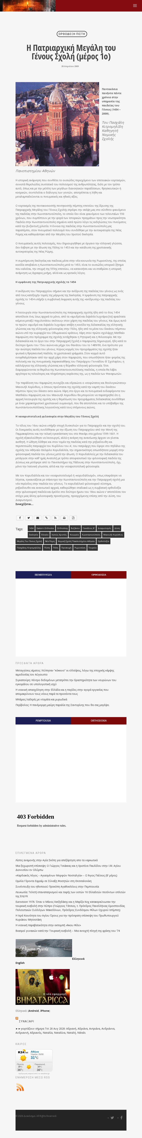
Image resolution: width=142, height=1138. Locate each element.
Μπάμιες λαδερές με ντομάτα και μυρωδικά (41, 699)
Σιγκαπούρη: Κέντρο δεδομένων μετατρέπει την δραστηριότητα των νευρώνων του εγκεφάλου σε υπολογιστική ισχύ (66, 682)
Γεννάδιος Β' (89, 528)
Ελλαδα (44, 534)
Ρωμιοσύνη (80, 547)
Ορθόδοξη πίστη (72, 33)
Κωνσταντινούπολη (91, 534)
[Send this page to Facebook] (20, 518)
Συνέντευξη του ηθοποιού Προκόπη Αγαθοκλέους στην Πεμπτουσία (57, 886)
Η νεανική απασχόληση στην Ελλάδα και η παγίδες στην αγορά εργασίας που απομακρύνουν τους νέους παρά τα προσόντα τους (62, 692)
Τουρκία (93, 547)
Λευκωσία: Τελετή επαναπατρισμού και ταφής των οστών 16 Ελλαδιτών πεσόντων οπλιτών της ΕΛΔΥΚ (71, 894)
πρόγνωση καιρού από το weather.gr (34, 1073)
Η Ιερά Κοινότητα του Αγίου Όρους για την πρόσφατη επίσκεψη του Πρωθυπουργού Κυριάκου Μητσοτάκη (67, 917)
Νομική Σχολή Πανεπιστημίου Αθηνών (76, 541)
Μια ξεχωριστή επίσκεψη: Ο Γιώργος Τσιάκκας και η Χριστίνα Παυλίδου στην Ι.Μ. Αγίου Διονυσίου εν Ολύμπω (68, 868)
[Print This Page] (64, 518)
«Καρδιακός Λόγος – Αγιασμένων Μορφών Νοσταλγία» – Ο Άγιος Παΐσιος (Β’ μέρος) (66, 875)
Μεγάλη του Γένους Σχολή (29, 541)
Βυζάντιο (75, 528)
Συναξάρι (26, 1021)
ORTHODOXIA (99, 720)
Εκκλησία (33, 534)
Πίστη (47, 547)
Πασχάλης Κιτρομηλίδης (29, 547)
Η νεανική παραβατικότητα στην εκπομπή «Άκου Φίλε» (48, 925)
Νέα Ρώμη (50, 541)
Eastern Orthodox (45, 528)
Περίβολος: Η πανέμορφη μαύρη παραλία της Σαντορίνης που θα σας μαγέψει (62, 705)
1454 (31, 528)
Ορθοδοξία (103, 541)
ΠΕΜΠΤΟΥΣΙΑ (43, 574)
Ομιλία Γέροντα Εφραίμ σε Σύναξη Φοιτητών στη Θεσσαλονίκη (54, 881)
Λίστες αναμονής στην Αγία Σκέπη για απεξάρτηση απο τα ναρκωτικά (57, 860)
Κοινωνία (74, 534)
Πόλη (55, 547)
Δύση (117, 528)
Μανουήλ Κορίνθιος (113, 534)
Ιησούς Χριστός (59, 534)
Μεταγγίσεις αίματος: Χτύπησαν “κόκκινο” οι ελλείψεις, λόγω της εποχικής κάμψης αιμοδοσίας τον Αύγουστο (65, 672)
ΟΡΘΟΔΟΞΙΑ (99, 574)
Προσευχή (66, 547)
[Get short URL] (46, 518)
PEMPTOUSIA (43, 720)
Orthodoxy (62, 528)
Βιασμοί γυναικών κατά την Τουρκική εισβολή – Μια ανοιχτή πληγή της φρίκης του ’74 (68, 930)
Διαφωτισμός (104, 528)
